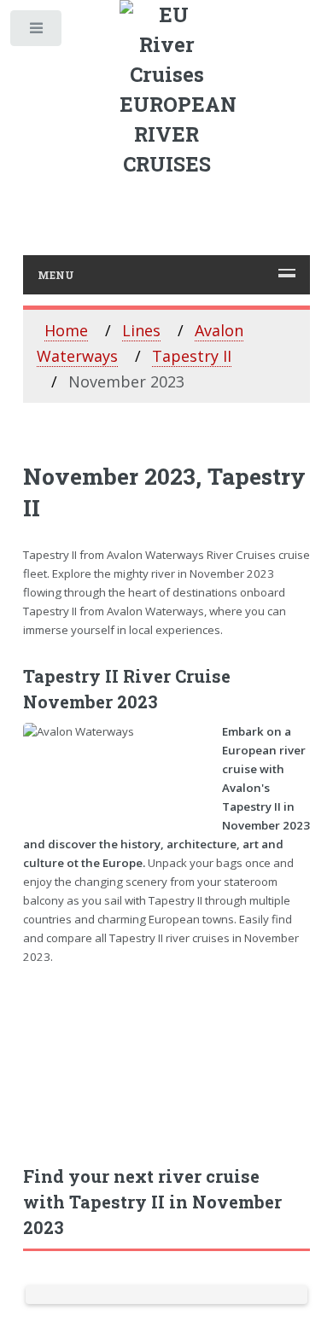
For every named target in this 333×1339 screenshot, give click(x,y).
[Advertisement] (167, 1055)
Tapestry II (191, 356)
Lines (141, 330)
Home (66, 330)
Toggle (37, 32)
